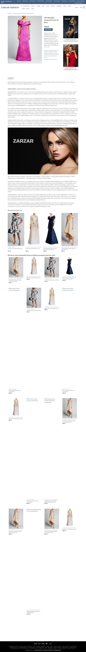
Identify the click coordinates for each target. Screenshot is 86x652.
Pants (64, 6)
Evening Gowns (50, 53)
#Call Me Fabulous (40, 1)
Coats (47, 6)
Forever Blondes (72, 1)
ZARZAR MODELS (57, 650)
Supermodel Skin (62, 648)
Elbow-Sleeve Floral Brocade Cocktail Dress (15, 391)
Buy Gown (48, 29)
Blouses (38, 6)
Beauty (33, 6)
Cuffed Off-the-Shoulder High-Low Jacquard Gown (68, 249)
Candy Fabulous (48, 647)
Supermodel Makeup (79, 3)
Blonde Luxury (25, 1)
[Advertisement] (43, 630)
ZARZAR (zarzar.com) (49, 34)
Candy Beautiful (49, 1)
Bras (43, 6)
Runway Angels (33, 648)
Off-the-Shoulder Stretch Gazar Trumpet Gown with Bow (50, 249)
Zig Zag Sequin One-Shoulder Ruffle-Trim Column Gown (50, 501)
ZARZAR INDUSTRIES (48, 650)
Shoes (69, 6)
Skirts (27, 8)
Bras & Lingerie (28, 646)
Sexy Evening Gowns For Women (23, 13)
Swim (32, 8)
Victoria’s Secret (71, 648)
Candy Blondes (40, 647)
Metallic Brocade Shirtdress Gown (33, 248)
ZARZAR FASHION (10, 7)
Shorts (23, 8)
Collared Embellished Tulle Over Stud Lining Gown (33, 612)
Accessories (26, 6)
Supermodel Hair (42, 648)
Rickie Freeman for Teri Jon (51, 59)
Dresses (53, 6)
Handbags (59, 6)
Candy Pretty (65, 647)
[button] (21, 6)
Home (9, 13)
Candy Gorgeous (57, 1)
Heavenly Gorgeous (80, 1)
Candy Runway (64, 1)
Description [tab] (11, 78)
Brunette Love (32, 1)
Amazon (18, 1)
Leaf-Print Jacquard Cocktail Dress (15, 248)
